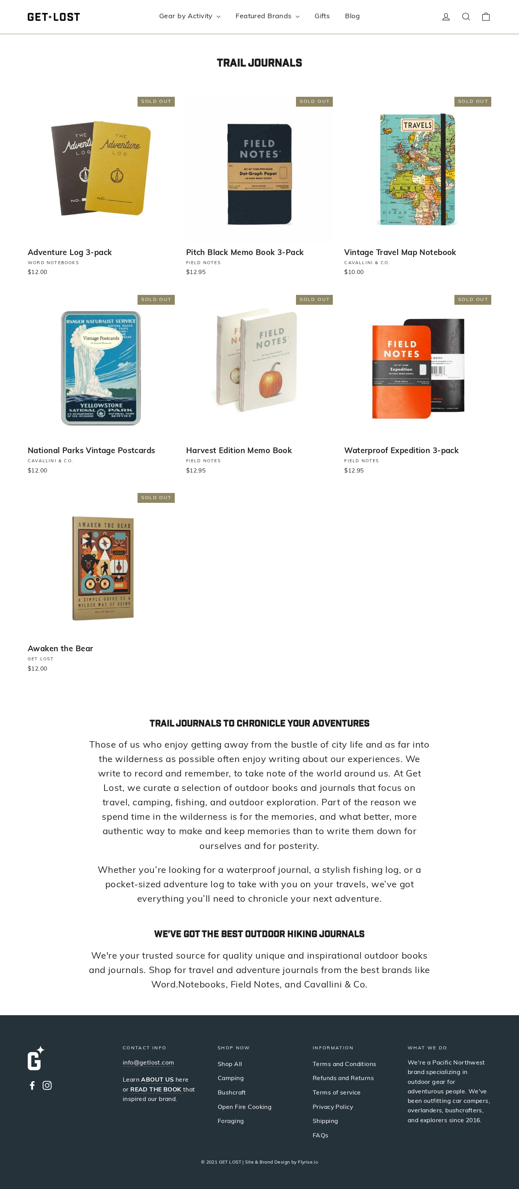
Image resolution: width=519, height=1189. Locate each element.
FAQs (321, 1136)
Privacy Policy (333, 1107)
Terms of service (337, 1093)
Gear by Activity (187, 16)
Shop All (230, 1064)
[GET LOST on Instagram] (47, 1085)
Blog (352, 16)
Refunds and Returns (343, 1079)
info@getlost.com (148, 1063)
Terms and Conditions (345, 1064)
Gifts (322, 16)
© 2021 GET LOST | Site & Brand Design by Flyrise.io (259, 1162)
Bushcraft (232, 1093)
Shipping (325, 1121)
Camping (231, 1079)
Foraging (231, 1121)
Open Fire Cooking (245, 1107)
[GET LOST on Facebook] (32, 1085)
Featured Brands (265, 16)
